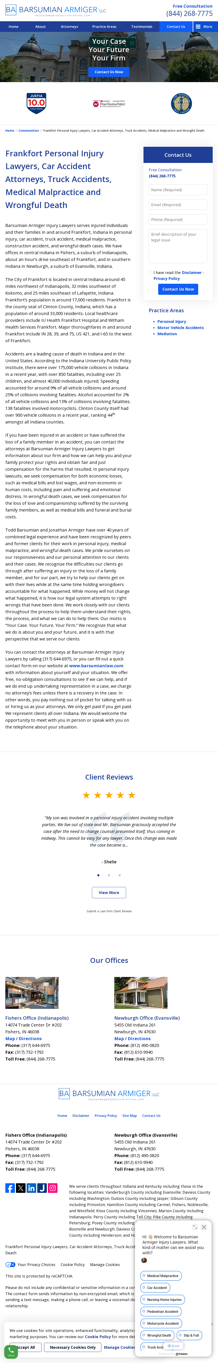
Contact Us (176, 26)
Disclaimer (192, 272)
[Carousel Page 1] (98, 875)
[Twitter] (21, 1188)
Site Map (129, 1115)
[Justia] (42, 1188)
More (208, 26)
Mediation (167, 333)
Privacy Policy (166, 278)
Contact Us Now (109, 71)
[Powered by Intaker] (181, 1354)
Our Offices (109, 960)
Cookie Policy (73, 1264)
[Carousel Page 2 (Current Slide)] (109, 875)
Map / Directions (23, 1038)
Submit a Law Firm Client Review (109, 911)
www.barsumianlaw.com (96, 666)
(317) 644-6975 (36, 1045)
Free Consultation (193, 6)
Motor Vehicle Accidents (180, 327)
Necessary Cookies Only (73, 1347)
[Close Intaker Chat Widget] (204, 1227)
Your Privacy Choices (36, 1264)
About (40, 26)
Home (14, 26)
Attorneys (69, 26)
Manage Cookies (105, 1264)
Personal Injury (171, 321)
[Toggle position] (195, 1227)
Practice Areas (104, 26)
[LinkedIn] (31, 1188)
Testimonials (141, 26)
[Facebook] (10, 1188)
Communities (29, 130)
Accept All (25, 1347)
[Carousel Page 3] (119, 875)
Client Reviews (109, 776)
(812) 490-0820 (145, 1045)
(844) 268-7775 (189, 13)
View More (109, 892)
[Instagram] (52, 1188)
